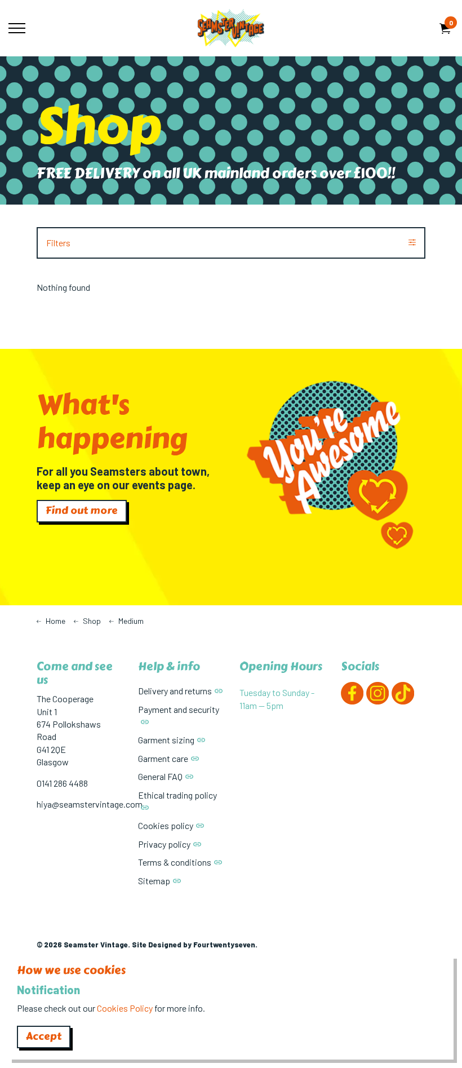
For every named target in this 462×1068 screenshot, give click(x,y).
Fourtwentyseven (224, 944)
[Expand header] (17, 28)
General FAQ (160, 776)
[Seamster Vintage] (230, 28)
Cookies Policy (125, 1008)
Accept (43, 1036)
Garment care (163, 758)
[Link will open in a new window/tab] (352, 693)
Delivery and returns (175, 690)
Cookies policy (165, 825)
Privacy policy (164, 844)
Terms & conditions (174, 862)
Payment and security (178, 709)
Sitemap (154, 880)
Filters (58, 242)
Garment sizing (166, 739)
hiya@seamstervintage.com (90, 804)
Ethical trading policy (177, 795)
